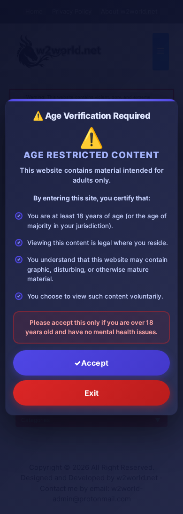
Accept (95, 363)
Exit (91, 393)
